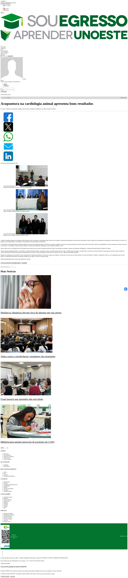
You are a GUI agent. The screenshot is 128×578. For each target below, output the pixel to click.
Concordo (12, 576)
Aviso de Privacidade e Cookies (47, 573)
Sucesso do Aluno (8, 517)
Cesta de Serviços (8, 499)
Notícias (8, 97)
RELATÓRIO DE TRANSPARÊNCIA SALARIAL (13, 560)
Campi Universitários (8, 488)
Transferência (7, 466)
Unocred (6, 474)
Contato (5, 506)
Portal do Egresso (8, 516)
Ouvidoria (6, 489)
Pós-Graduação (7, 455)
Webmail (6, 503)
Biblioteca (6, 498)
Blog (5, 507)
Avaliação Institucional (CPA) (11, 484)
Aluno (5, 84)
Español (7, 10)
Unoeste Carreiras (8, 518)
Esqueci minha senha (5, 94)
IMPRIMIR (24, 263)
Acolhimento (7, 485)
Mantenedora (7, 481)
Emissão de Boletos (8, 513)
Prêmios (5, 487)
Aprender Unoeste (8, 497)
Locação (6, 520)
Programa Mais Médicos (9, 476)
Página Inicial (124, 97)
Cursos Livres (7, 457)
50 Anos (5, 483)
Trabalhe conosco (8, 491)
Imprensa (6, 502)
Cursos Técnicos (7, 459)
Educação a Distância (9, 456)
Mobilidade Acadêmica (9, 514)
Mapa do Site (7, 501)
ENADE (6, 505)
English (7, 8)
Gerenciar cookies (5, 576)
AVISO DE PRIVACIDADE (7, 558)
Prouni (5, 472)
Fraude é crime (7, 521)
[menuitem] (64, 46)
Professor (6, 85)
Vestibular (6, 464)
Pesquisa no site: (123, 536)
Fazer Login (3, 91)
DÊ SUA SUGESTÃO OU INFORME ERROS (11, 263)
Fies (4, 473)
